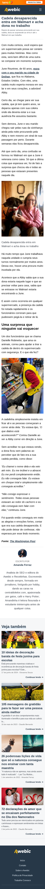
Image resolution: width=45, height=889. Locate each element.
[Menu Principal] (40, 10)
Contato (22, 865)
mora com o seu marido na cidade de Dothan (20, 72)
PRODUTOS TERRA (34, 2)
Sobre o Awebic (23, 870)
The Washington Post (22, 541)
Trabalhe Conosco (22, 880)
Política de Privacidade (22, 875)
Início (22, 860)
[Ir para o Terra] (7, 2)
